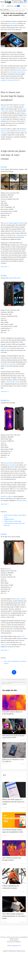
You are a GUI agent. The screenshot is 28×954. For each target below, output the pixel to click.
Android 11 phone (21, 500)
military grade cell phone (19, 599)
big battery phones (21, 70)
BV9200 (4, 167)
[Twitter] (6, 929)
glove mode (16, 489)
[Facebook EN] (2, 929)
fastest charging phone (18, 235)
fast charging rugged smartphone (15, 223)
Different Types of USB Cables (12, 521)
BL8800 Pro (5, 400)
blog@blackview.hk (16, 945)
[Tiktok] (25, 929)
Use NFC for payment (7, 496)
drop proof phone (8, 463)
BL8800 (3, 534)
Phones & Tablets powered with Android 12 (16, 679)
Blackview (7, 569)
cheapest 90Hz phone (14, 278)
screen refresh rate (13, 23)
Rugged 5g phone (9, 519)
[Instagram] (14, 929)
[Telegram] (14, 933)
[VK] (22, 929)
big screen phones (11, 465)
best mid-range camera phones (16, 72)
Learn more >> (5, 266)
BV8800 (4, 276)
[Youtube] (10, 929)
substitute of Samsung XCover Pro (10, 80)
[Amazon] (18, 929)
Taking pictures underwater (8, 364)
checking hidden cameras (13, 382)
